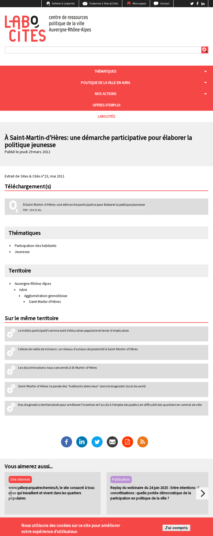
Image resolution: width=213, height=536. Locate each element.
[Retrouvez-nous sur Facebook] (197, 3)
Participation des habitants (35, 245)
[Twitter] (97, 441)
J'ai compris (176, 528)
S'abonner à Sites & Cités (103, 3)
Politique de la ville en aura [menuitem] (105, 82)
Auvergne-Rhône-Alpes (33, 283)
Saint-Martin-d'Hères (45, 301)
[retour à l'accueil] (48, 27)
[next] (202, 493)
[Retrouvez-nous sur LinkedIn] (203, 3)
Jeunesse (22, 251)
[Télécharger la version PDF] (127, 441)
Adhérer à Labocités (63, 3)
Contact (164, 3)
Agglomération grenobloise (45, 295)
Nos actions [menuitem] (105, 93)
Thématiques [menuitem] (105, 71)
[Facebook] (66, 441)
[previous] (11, 493)
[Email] (112, 441)
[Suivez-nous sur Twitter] (192, 3)
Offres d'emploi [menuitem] (106, 105)
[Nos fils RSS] (142, 441)
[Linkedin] (81, 441)
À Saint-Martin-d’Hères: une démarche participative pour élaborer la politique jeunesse (84, 204)
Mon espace (139, 3)
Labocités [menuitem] (106, 116)
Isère (23, 289)
